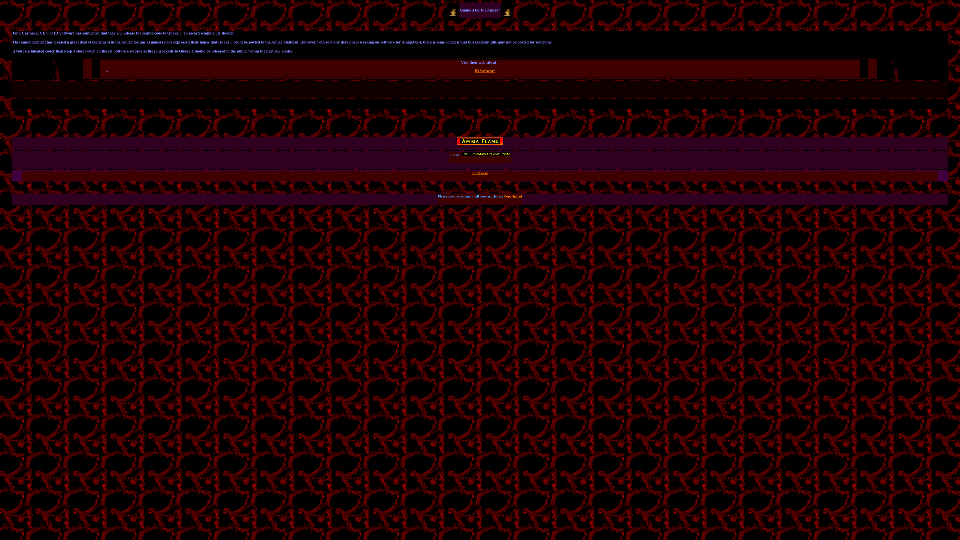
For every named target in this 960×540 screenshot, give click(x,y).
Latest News (480, 173)
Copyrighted (513, 196)
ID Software (484, 71)
